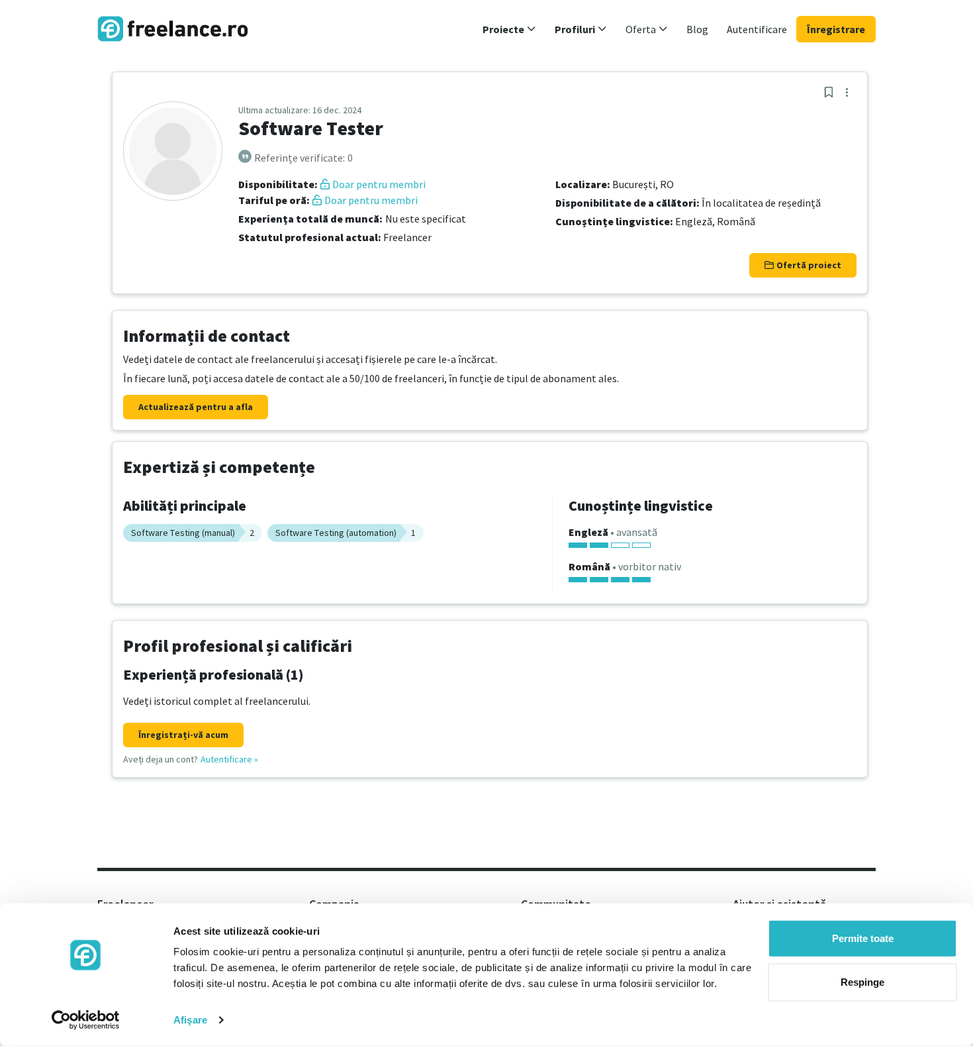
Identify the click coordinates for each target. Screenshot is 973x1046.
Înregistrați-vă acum (183, 735)
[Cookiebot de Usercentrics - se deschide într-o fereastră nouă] (86, 1020)
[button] (509, 29)
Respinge (862, 981)
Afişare (190, 1019)
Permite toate (863, 938)
